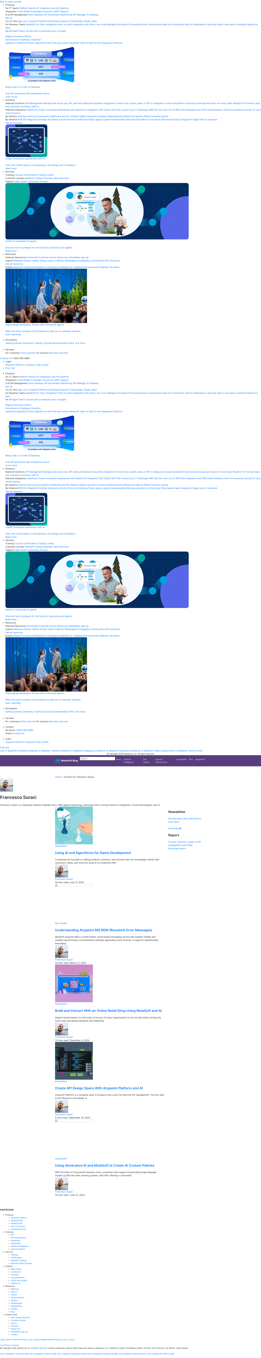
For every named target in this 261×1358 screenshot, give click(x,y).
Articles (14, 1309)
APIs (191, 759)
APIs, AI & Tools (77, 343)
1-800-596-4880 (24, 730)
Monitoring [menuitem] (66, 14)
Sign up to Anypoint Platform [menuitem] (33, 21)
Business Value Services (21, 1263)
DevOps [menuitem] (43, 119)
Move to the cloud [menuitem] (150, 119)
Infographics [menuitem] (84, 260)
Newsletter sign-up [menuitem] (79, 257)
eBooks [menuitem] (60, 260)
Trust (30, 1339)
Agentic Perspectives (161, 760)
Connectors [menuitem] (48, 11)
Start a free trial (18, 1226)
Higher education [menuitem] (88, 116)
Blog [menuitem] (102, 260)
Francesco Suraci (64, 879)
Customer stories (18, 1320)
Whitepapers (16, 1303)
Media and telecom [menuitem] (133, 116)
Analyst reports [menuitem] (48, 260)
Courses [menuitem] (18, 174)
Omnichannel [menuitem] (167, 119)
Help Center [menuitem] (21, 181)
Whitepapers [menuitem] (71, 260)
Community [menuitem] (32, 257)
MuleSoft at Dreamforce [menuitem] (47, 267)
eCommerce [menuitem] (54, 119)
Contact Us (6, 358)
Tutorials (47, 343)
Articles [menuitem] (96, 260)
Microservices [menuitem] (133, 119)
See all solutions (18, 1249)
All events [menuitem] (115, 267)
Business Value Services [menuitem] (56, 178)
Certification (16, 1257)
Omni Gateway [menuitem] (35, 14)
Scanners (19, 36)
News (118, 759)
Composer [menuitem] (30, 364)
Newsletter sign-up (19, 1331)
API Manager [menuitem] (79, 14)
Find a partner (28, 352)
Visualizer (36, 39)
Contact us (16, 1283)
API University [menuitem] (112, 260)
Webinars (15, 1289)
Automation (181, 759)
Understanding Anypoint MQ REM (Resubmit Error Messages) (103, 930)
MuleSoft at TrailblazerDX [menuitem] (73, 267)
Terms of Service (12, 1339)
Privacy (24, 1339)
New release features (20, 1317)
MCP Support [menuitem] (62, 11)
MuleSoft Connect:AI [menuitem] (23, 267)
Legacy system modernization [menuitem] (110, 119)
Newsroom (15, 1329)
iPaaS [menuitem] (91, 119)
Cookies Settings (68, 1340)
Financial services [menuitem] (27, 116)
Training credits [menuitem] (46, 174)
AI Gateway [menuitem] (93, 14)
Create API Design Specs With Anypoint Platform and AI (99, 1088)
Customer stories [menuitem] (48, 257)
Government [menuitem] (42, 116)
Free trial (10, 368)
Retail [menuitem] (147, 116)
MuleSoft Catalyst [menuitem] (34, 178)
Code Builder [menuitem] (24, 11)
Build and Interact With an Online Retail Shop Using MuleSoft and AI (109, 1011)
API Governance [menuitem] (52, 14)
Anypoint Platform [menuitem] (15, 364)
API (12, 1235)
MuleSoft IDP (16, 1223)
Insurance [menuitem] (103, 116)
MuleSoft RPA (17, 1220)
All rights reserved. (39, 1348)
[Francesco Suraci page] (61, 870)
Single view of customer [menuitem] (204, 119)
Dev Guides (146, 760)
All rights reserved (146, 754)
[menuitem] (133, 50)
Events (14, 1323)
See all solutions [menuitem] (13, 122)
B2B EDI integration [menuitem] (28, 119)
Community (28, 343)
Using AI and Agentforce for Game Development (93, 853)
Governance (11, 39)
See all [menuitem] (8, 18)
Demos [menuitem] (27, 260)
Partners (14, 1326)
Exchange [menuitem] (36, 11)
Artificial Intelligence (129, 760)
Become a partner (58, 352)
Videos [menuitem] (35, 260)
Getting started (13, 343)
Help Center (16, 1269)
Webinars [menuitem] (18, 260)
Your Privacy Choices (9, 1345)
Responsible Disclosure (51, 1339)
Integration (200, 759)
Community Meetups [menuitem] (98, 267)
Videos (14, 1294)
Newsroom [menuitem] (62, 257)
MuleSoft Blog (69, 760)
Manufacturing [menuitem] (115, 116)
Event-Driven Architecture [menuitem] (74, 119)
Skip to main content (10, 1)
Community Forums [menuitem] (38, 181)
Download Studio (18, 1229)
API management (18, 1237)
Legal (2, 1339)
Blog (13, 1312)
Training (38, 343)
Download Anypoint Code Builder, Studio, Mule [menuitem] (73, 21)
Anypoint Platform (19, 1218)
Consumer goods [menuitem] (159, 116)
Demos (14, 1292)
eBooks (14, 1300)
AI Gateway (24, 39)
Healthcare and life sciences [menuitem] (64, 116)
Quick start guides (19, 1280)
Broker (28, 36)
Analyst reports (17, 1297)
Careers (14, 1334)
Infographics (16, 1306)
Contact (36, 1339)
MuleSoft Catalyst (19, 1260)
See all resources (14, 263)
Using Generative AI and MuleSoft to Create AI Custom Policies (105, 1165)
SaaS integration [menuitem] (183, 119)
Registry (9, 36)
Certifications (30, 174)
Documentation (61, 343)
